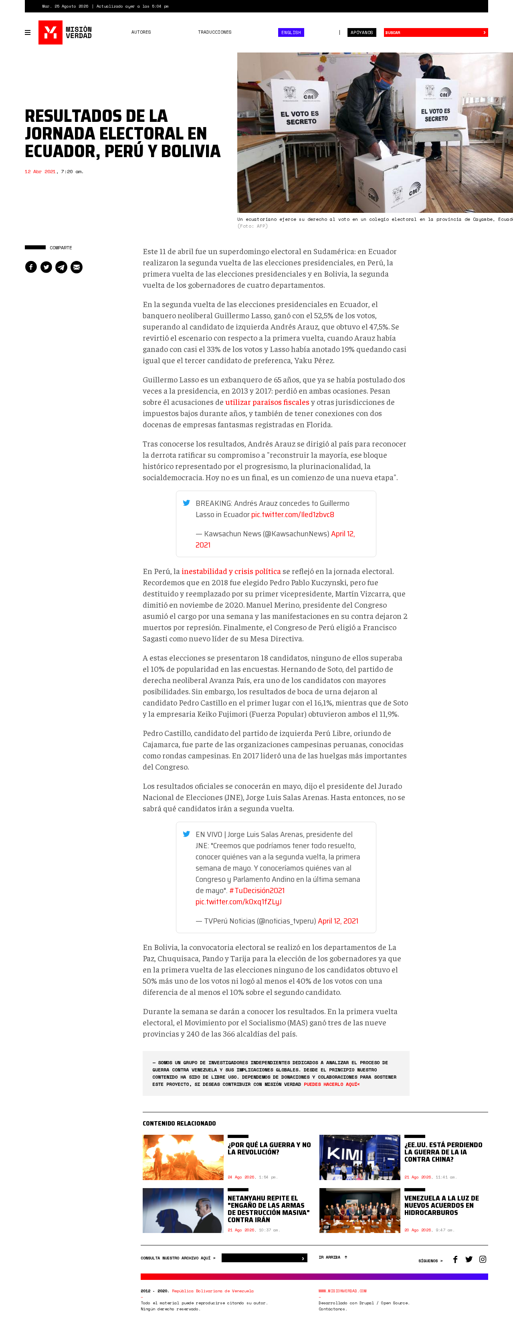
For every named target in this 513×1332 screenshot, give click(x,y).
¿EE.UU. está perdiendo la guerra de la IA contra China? (443, 1152)
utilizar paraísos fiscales (267, 401)
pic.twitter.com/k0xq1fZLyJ (239, 901)
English (291, 32)
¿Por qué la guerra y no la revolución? (269, 1148)
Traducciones (215, 32)
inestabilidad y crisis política (231, 571)
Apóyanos (362, 32)
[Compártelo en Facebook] (31, 267)
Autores (141, 32)
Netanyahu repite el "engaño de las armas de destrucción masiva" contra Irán (269, 1209)
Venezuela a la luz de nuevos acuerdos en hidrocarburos (441, 1205)
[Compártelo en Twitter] (46, 267)
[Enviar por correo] (77, 267)
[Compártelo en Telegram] (61, 267)
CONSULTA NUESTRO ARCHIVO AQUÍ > (179, 1258)
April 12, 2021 (338, 920)
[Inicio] (65, 32)
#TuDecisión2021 (257, 890)
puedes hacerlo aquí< (332, 1084)
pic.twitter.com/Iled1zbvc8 (292, 514)
